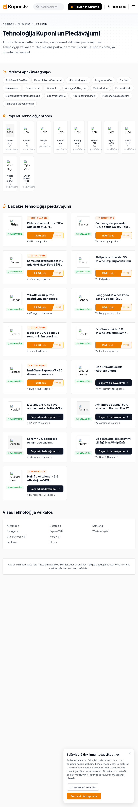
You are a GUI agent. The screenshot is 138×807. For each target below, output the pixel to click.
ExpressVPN (56, 531)
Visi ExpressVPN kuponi (38, 389)
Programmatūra (103, 80)
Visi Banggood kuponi (38, 313)
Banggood (13, 531)
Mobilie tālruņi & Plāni (84, 95)
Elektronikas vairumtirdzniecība (23, 95)
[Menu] (133, 6)
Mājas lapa (8, 23)
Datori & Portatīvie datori (48, 80)
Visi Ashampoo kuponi (106, 423)
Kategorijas (24, 23)
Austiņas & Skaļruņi (75, 87)
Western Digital (100, 531)
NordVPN (55, 536)
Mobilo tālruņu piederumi (115, 95)
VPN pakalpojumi (78, 80)
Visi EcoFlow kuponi (37, 351)
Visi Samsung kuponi (105, 241)
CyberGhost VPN (16, 536)
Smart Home (33, 87)
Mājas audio (12, 87)
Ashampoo (13, 525)
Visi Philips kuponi (36, 241)
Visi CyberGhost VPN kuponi (41, 495)
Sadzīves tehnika (56, 95)
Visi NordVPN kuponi (37, 423)
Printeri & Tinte (123, 87)
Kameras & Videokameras (20, 103)
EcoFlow (12, 541)
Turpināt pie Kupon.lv (84, 796)
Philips (53, 541)
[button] (35, 229)
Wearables (52, 87)
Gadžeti (123, 80)
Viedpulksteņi (100, 87)
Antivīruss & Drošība (16, 80)
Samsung (97, 525)
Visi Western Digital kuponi (108, 389)
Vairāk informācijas (85, 787)
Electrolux (55, 525)
